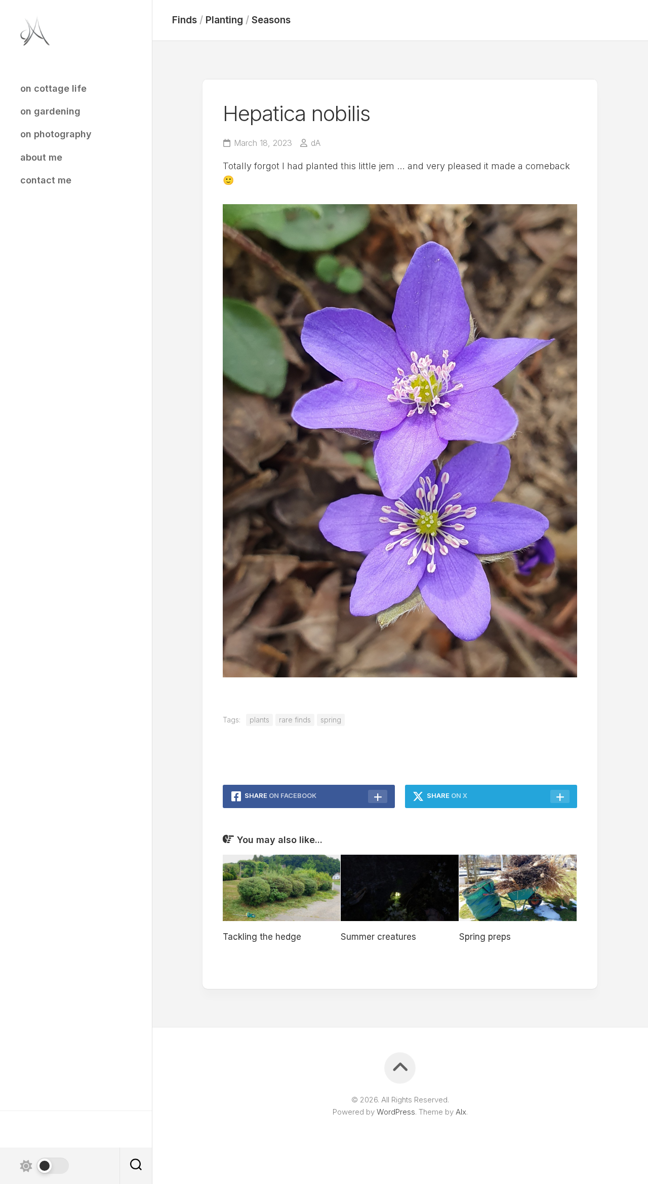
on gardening (50, 111)
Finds (184, 20)
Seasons (271, 20)
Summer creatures (378, 937)
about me (41, 157)
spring (330, 719)
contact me (45, 180)
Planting (224, 20)
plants (259, 719)
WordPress (396, 1112)
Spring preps (485, 937)
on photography (56, 134)
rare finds (295, 719)
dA (315, 143)
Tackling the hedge (262, 937)
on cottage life (53, 88)
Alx (461, 1112)
